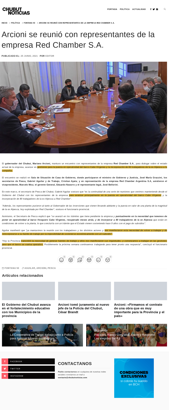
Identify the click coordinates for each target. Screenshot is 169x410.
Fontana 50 (12, 268)
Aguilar (29, 268)
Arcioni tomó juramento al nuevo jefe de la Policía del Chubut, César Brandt (83, 308)
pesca (52, 268)
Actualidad (139, 9)
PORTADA (112, 9)
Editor (49, 56)
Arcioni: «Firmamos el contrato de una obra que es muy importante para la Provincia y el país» (139, 310)
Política (125, 9)
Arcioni (41, 268)
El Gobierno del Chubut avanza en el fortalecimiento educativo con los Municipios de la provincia (26, 310)
